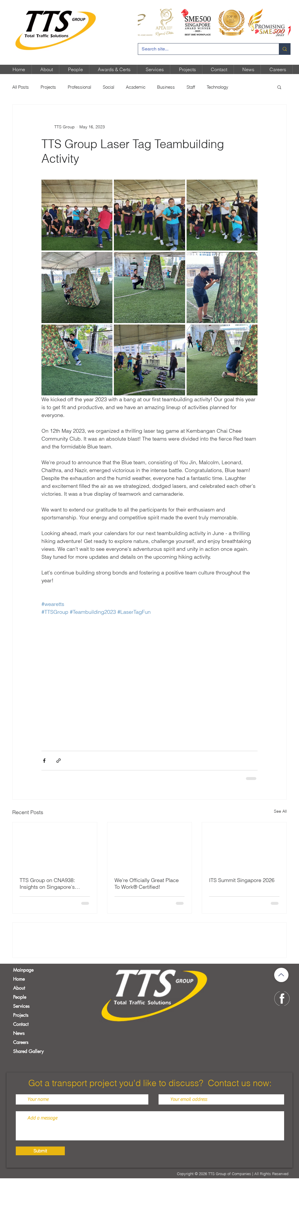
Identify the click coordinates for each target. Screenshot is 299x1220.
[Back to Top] (281, 1021)
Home (19, 1025)
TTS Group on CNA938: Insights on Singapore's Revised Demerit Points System (47, 883)
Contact (21, 1070)
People (19, 1043)
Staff (191, 87)
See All (280, 810)
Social (108, 87)
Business (166, 87)
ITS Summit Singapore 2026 (241, 879)
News (19, 1079)
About (19, 1034)
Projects (48, 87)
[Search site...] (284, 49)
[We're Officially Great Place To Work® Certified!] (149, 845)
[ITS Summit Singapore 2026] (244, 845)
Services (21, 1052)
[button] (279, 87)
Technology (217, 87)
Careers (20, 1088)
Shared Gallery (28, 1097)
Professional (79, 87)
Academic (135, 87)
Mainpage (23, 1016)
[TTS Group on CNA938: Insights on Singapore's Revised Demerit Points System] (55, 845)
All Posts (20, 87)
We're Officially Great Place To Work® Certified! (146, 883)
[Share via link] (58, 760)
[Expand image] (76, 215)
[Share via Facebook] (44, 760)
